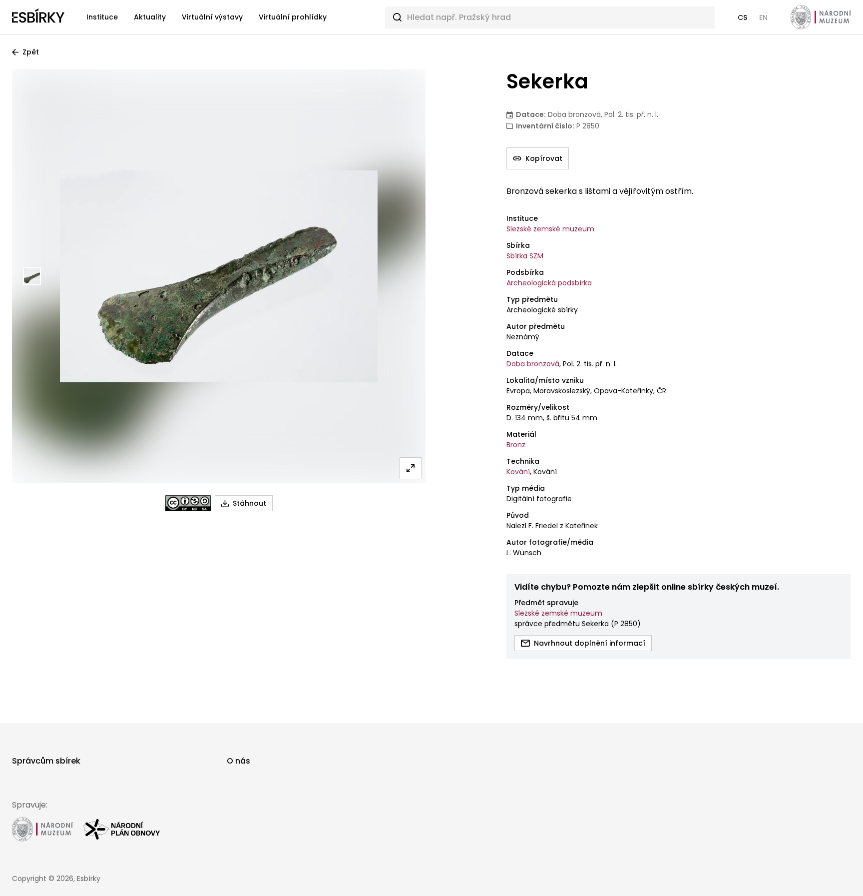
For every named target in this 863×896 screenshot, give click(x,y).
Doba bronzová (532, 364)
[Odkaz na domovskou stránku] (38, 17)
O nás (238, 761)
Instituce (102, 17)
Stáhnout (249, 503)
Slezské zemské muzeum (550, 229)
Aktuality (150, 17)
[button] (742, 17)
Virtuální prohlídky (293, 17)
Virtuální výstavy (212, 17)
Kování (518, 472)
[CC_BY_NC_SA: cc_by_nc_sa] (188, 503)
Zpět (30, 52)
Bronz (515, 445)
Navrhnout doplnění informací (589, 643)
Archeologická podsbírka (549, 283)
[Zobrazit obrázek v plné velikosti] (411, 468)
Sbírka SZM (524, 256)
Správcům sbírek (46, 761)
